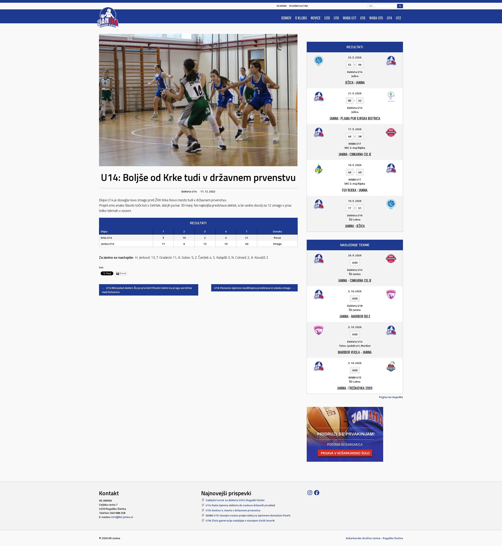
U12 (398, 17)
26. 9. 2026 (354, 255)
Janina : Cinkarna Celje (354, 154)
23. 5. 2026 (354, 57)
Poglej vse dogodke (391, 397)
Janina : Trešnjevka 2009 (354, 388)
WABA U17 (349, 17)
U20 (327, 17)
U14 (389, 17)
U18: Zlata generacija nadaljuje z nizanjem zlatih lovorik (240, 520)
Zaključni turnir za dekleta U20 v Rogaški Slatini (235, 500)
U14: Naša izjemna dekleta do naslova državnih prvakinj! (240, 505)
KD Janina (282, 5)
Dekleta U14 (189, 191)
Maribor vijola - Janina (355, 352)
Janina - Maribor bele (354, 316)
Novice (315, 17)
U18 (336, 17)
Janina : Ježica (355, 226)
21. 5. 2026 (354, 93)
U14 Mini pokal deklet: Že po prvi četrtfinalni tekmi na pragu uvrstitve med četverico (147, 290)
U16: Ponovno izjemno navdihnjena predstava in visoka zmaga (254, 288)
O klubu (301, 17)
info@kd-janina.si (122, 517)
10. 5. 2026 (354, 201)
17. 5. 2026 (354, 129)
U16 (362, 17)
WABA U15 (376, 17)
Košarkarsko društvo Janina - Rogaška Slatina (374, 538)
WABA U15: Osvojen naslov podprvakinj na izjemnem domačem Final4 (248, 515)
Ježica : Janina (355, 82)
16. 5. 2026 (354, 165)
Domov (286, 17)
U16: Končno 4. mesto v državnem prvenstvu (233, 510)
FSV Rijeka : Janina (354, 190)
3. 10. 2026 (354, 291)
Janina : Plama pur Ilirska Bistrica (354, 118)
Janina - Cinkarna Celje (354, 280)
